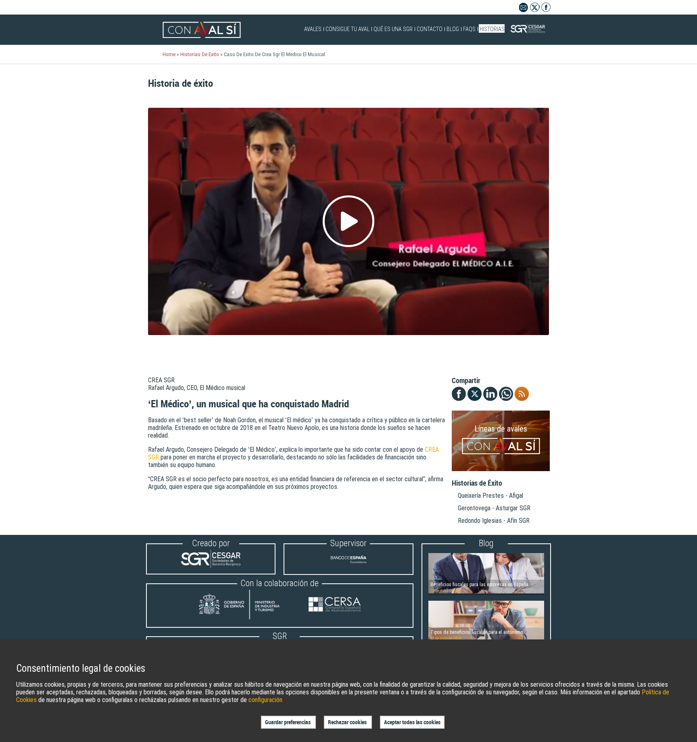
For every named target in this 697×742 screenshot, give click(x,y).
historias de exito (199, 54)
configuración (265, 700)
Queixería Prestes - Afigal (490, 495)
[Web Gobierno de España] (247, 605)
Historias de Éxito (477, 483)
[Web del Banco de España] (348, 566)
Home (169, 54)
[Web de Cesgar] (210, 566)
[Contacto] (523, 10)
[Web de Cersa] (335, 605)
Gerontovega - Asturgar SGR (494, 508)
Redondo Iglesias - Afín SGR (494, 520)
